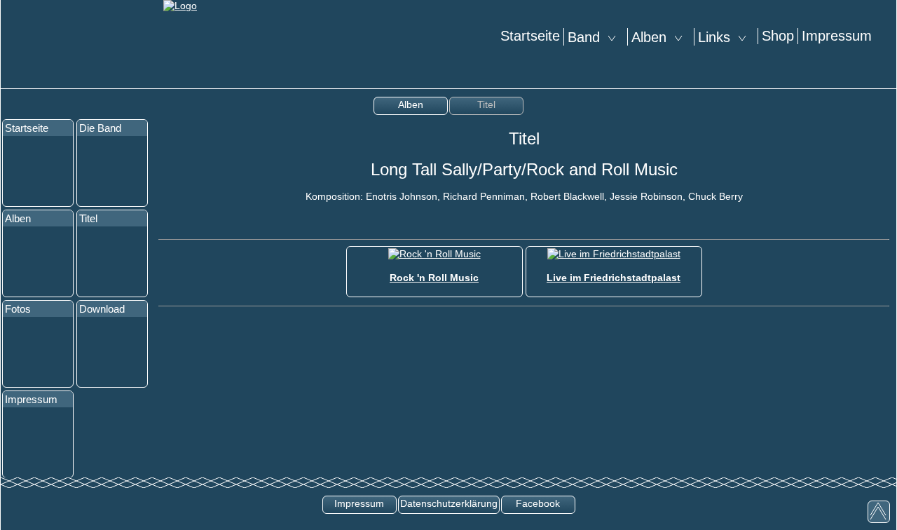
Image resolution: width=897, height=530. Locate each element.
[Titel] (112, 261)
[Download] (112, 352)
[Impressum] (38, 442)
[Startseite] (38, 171)
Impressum (837, 35)
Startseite (530, 35)
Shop (778, 35)
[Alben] (38, 261)
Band (588, 37)
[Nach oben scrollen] (879, 512)
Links (718, 37)
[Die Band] (112, 171)
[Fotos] (38, 352)
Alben (653, 37)
